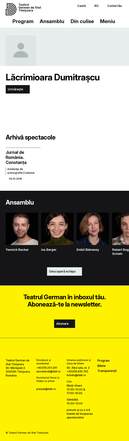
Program (23, 21)
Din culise (82, 21)
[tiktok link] (73, 348)
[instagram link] (64, 348)
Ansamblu (52, 21)
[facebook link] (55, 348)
